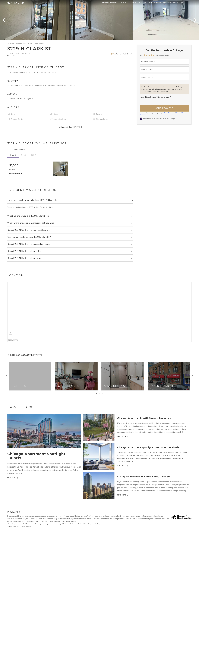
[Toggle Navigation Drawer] (190, 2)
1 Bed (23, 155)
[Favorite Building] (66, 164)
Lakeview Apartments (24, 43)
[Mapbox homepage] (13, 340)
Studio (13, 155)
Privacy (170, 113)
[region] (99, 312)
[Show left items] (6, 376)
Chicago (10, 43)
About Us (167, 3)
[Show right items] (192, 376)
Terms (166, 113)
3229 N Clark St (39, 43)
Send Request (164, 108)
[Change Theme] (8, 2)
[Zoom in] (10, 332)
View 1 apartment (16, 174)
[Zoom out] (10, 336)
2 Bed (33, 155)
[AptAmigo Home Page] (17, 2)
